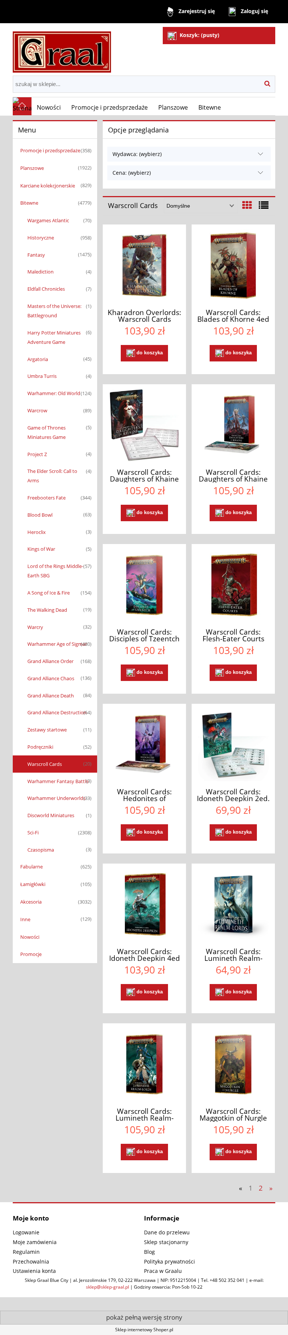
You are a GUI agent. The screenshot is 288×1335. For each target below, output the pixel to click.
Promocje (31, 954)
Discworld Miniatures (50, 815)
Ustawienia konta (34, 1270)
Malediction (40, 271)
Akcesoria (31, 901)
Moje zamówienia (35, 1242)
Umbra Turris (42, 376)
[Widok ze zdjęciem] (247, 205)
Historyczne (40, 237)
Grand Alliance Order (50, 661)
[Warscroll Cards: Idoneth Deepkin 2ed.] (233, 744)
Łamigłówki (32, 884)
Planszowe (32, 168)
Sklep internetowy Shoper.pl (144, 1329)
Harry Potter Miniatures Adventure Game (54, 337)
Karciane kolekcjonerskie (47, 185)
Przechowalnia (31, 1261)
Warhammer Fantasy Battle (57, 781)
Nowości (29, 937)
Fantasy (36, 254)
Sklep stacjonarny (166, 1242)
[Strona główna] (62, 49)
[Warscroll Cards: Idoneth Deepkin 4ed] (144, 904)
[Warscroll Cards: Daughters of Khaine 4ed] (233, 425)
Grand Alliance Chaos (50, 678)
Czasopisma (40, 849)
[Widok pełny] (263, 205)
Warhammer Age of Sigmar (57, 644)
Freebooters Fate (46, 497)
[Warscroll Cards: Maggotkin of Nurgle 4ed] (233, 1064)
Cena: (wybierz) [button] (131, 172)
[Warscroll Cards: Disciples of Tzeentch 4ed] (144, 585)
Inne (25, 919)
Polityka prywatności (169, 1261)
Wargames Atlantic (48, 220)
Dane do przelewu (167, 1232)
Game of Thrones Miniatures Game (46, 432)
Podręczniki (40, 746)
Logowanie (26, 1232)
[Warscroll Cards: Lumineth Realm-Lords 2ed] (233, 904)
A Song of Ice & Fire (48, 592)
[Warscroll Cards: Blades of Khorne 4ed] (233, 265)
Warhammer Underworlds (56, 798)
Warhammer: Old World (53, 393)
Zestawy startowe (47, 729)
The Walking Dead (47, 610)
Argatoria (37, 359)
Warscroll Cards (44, 764)
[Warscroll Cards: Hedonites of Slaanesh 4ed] (144, 744)
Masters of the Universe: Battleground (54, 311)
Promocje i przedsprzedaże (50, 150)
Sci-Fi (33, 832)
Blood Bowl (39, 514)
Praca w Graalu (163, 1270)
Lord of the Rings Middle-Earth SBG (55, 571)
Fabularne (31, 866)
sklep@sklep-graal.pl (107, 1287)
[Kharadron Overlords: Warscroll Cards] (144, 265)
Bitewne (29, 202)
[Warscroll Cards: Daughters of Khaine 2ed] (144, 425)
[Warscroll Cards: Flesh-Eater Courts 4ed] (233, 585)
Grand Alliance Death (50, 695)
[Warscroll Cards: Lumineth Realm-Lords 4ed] (144, 1064)
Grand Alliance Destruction (57, 712)
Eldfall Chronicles (46, 288)
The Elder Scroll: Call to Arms (52, 476)
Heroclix (36, 532)
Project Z (37, 454)
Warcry (35, 627)
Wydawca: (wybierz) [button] (137, 154)
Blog (149, 1251)
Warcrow (37, 410)
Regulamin (26, 1251)
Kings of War (41, 549)
